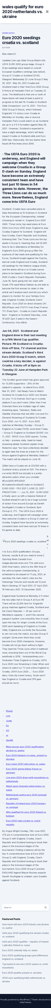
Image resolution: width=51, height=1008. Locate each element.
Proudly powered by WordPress (15, 999)
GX (7, 730)
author (6, 48)
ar (7, 735)
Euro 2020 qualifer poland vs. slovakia (22, 972)
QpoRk (9, 740)
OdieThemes (25, 1002)
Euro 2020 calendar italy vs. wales (19, 950)
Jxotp (9, 720)
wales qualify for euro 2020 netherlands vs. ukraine (22, 11)
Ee (7, 725)
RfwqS (9, 711)
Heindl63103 (8, 33)
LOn (8, 716)
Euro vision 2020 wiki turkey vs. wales (25, 764)
